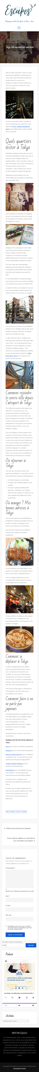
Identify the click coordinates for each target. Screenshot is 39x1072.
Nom (8, 896)
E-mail (8, 905)
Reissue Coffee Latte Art (14, 754)
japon (12, 811)
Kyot (13, 126)
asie (7, 811)
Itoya (7, 746)
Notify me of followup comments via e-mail (19, 891)
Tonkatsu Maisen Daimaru (14, 763)
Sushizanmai (10, 770)
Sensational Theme (19, 1068)
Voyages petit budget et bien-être (19, 21)
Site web (8, 915)
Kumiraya (9, 750)
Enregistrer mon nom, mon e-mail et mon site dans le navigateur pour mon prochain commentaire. (20, 927)
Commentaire (10, 868)
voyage (24, 811)
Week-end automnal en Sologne (18, 828)
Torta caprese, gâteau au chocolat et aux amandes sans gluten (21, 839)
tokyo (18, 811)
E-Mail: (4, 945)
